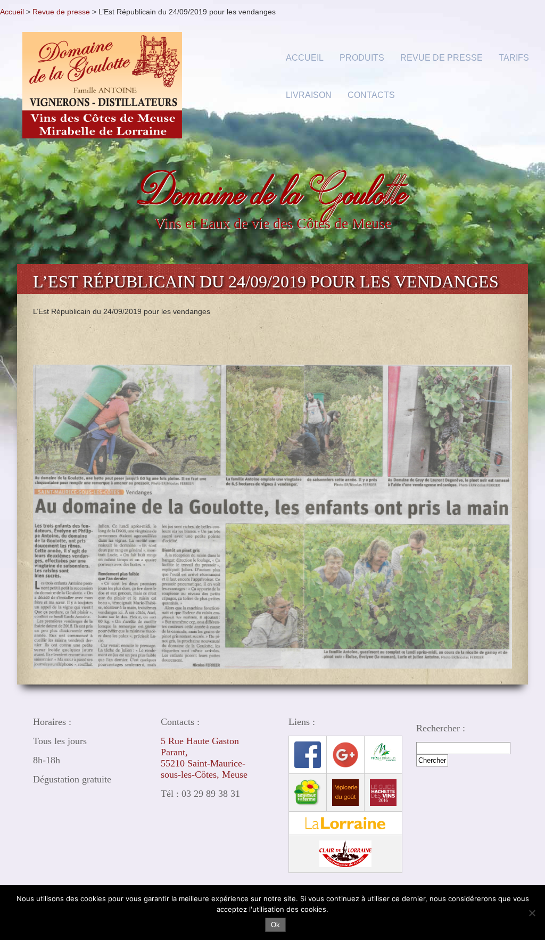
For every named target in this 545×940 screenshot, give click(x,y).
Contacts (371, 95)
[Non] (531, 913)
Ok (275, 925)
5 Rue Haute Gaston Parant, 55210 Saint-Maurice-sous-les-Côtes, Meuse (204, 758)
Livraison (309, 95)
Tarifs (514, 57)
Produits (362, 57)
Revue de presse (61, 11)
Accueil (12, 11)
